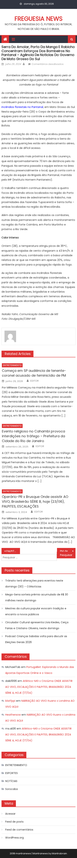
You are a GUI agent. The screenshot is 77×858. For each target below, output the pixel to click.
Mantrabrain (59, 853)
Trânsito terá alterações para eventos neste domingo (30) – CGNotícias (34, 583)
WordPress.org (14, 837)
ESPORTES (11, 773)
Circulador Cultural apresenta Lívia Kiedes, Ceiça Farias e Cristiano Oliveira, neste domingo (36, 625)
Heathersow (13, 715)
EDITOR (34, 381)
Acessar (10, 814)
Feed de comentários (19, 829)
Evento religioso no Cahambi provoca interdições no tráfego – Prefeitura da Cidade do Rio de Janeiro (33, 436)
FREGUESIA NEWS (39, 18)
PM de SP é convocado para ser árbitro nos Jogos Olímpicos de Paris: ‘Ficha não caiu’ (68, 551)
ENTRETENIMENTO (12, 365)
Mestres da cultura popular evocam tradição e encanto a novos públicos (35, 611)
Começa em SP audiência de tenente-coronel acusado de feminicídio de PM (34, 373)
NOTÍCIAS (11, 781)
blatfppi (10, 701)
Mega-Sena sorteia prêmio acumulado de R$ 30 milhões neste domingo (36, 597)
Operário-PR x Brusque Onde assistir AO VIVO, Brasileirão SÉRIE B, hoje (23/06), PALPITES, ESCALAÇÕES (35, 501)
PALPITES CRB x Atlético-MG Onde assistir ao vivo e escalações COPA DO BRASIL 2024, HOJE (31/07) (13, 551)
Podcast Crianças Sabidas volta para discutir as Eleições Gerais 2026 (36, 639)
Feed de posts (14, 822)
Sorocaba (11, 789)
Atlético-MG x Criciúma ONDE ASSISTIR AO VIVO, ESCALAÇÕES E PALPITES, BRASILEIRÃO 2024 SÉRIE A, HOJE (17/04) (39, 687)
